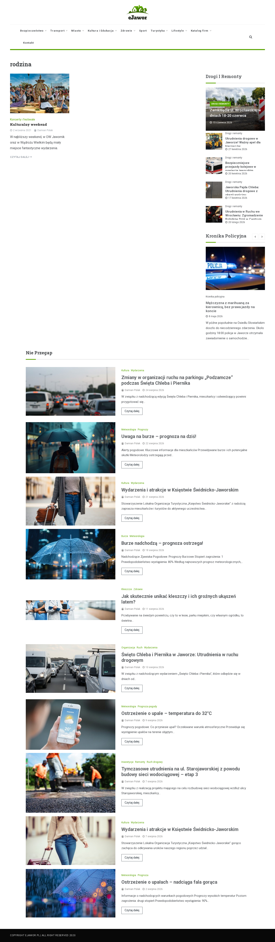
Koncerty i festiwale (22, 119)
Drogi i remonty (220, 104)
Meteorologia (128, 429)
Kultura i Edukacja (101, 30)
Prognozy (143, 429)
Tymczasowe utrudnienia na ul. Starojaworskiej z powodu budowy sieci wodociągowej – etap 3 (180, 771)
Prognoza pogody (147, 706)
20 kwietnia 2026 (237, 173)
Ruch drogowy (155, 762)
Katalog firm (200, 30)
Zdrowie (126, 30)
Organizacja (128, 647)
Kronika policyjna (215, 296)
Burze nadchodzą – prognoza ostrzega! (162, 543)
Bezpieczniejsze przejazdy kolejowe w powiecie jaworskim (240, 166)
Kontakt (28, 42)
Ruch (140, 647)
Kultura (125, 370)
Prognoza (143, 875)
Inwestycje (127, 762)
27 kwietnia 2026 (237, 149)
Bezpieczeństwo (31, 30)
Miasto (76, 30)
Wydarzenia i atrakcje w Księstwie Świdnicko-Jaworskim (179, 490)
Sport (143, 30)
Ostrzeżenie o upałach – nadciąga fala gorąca (169, 882)
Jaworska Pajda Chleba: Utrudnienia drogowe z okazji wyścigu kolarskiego (242, 193)
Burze (124, 536)
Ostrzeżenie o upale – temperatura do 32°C (166, 713)
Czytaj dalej (132, 411)
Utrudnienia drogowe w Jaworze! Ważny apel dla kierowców (243, 142)
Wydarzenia (137, 370)
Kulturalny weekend (28, 124)
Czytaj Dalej (19, 156)
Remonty (140, 762)
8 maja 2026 (216, 316)
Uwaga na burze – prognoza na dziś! (158, 436)
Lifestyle (178, 30)
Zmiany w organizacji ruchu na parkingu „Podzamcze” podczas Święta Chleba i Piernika (177, 380)
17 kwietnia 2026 (237, 197)
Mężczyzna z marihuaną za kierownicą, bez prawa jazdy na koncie (230, 307)
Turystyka (158, 30)
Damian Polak (45, 130)
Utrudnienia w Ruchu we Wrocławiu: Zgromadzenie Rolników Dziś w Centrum (244, 215)
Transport (57, 30)
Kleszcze (126, 589)
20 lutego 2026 (236, 222)
